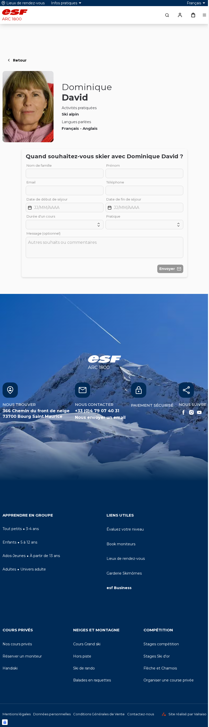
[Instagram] (191, 412)
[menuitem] (53, 516)
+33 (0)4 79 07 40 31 (97, 410)
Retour (20, 60)
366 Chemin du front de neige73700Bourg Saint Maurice (36, 413)
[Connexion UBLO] (5, 722)
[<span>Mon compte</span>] (180, 15)
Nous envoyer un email (100, 417)
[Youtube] (199, 412)
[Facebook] (183, 412)
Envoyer (167, 268)
